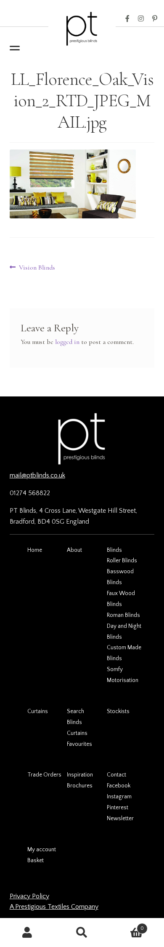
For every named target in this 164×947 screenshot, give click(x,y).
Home (34, 550)
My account (41, 849)
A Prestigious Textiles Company (54, 906)
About (74, 550)
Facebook (127, 19)
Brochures (80, 785)
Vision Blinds (37, 267)
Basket (35, 860)
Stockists (118, 711)
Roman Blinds (123, 615)
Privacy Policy (29, 896)
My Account (27, 932)
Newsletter (120, 818)
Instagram (141, 19)
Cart (126, 925)
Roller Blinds (122, 560)
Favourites (79, 744)
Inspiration (80, 774)
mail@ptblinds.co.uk (37, 475)
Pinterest (155, 19)
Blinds (114, 550)
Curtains (37, 711)
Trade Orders (44, 774)
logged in (67, 342)
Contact (116, 774)
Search (75, 711)
